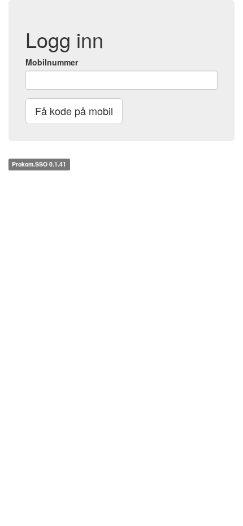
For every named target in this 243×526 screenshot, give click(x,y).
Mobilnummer (51, 62)
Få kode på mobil (74, 110)
